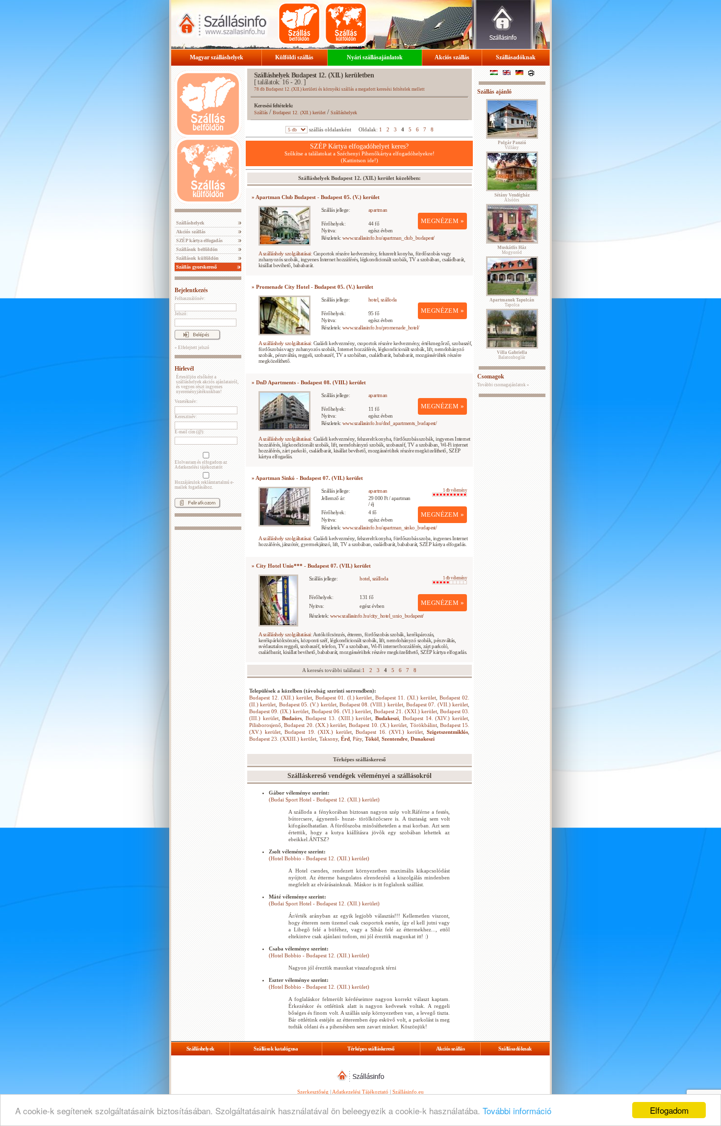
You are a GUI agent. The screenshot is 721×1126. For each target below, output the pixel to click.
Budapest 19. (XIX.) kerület (318, 732)
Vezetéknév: (186, 401)
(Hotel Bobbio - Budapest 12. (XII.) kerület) (319, 858)
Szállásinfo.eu (408, 1092)
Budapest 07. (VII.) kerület (437, 704)
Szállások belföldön (196, 249)
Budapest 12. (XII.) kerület (299, 112)
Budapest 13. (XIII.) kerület (338, 718)
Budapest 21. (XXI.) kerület (405, 711)
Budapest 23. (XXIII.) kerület (282, 739)
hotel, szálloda (382, 299)
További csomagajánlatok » (503, 384)
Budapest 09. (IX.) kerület (279, 711)
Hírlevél (184, 368)
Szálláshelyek (190, 222)
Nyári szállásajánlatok (375, 57)
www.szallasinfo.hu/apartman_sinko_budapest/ (389, 527)
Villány (512, 145)
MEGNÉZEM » (442, 221)
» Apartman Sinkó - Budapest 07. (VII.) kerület (307, 478)
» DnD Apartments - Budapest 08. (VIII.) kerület (309, 382)
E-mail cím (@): (190, 431)
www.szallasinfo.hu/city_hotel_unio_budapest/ (377, 616)
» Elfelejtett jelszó (192, 347)
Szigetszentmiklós (447, 732)
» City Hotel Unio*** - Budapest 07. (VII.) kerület (311, 566)
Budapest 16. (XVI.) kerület (389, 732)
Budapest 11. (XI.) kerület (405, 698)
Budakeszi (387, 718)
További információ (517, 1110)
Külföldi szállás (294, 57)
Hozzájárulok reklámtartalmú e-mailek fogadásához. (204, 485)
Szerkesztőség (313, 1092)
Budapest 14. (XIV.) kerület (435, 718)
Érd (345, 739)
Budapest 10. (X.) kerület (378, 725)
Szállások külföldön (197, 258)
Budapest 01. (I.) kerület (343, 698)
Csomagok (490, 376)
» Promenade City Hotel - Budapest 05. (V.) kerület (312, 287)
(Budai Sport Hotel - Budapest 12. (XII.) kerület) (324, 799)
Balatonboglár (512, 355)
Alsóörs (512, 197)
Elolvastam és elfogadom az (201, 465)
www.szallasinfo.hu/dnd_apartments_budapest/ (389, 423)
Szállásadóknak (516, 57)
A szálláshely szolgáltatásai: (285, 253)
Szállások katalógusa (276, 1048)
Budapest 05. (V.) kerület (307, 704)
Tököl (372, 739)
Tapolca (511, 302)
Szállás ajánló (494, 91)
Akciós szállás (452, 57)
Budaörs (292, 718)
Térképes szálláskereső (370, 1048)
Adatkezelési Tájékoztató (360, 1092)
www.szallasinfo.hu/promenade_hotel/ (380, 327)
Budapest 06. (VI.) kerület (341, 711)
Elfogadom (669, 1110)
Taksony (328, 739)
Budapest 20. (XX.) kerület (315, 725)
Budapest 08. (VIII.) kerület (371, 704)
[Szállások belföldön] (299, 23)
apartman (377, 210)
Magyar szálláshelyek (216, 57)
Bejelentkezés (191, 290)
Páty (357, 739)
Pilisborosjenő (265, 725)
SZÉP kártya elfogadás (199, 240)
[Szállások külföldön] (345, 23)
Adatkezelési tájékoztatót (199, 467)
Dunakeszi (423, 739)
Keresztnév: (186, 416)
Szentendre (395, 739)
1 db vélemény (455, 490)
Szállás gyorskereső (196, 267)
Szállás (261, 112)
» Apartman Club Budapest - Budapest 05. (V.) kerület (316, 197)
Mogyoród (511, 250)
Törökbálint (423, 725)
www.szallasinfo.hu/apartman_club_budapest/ (388, 238)
